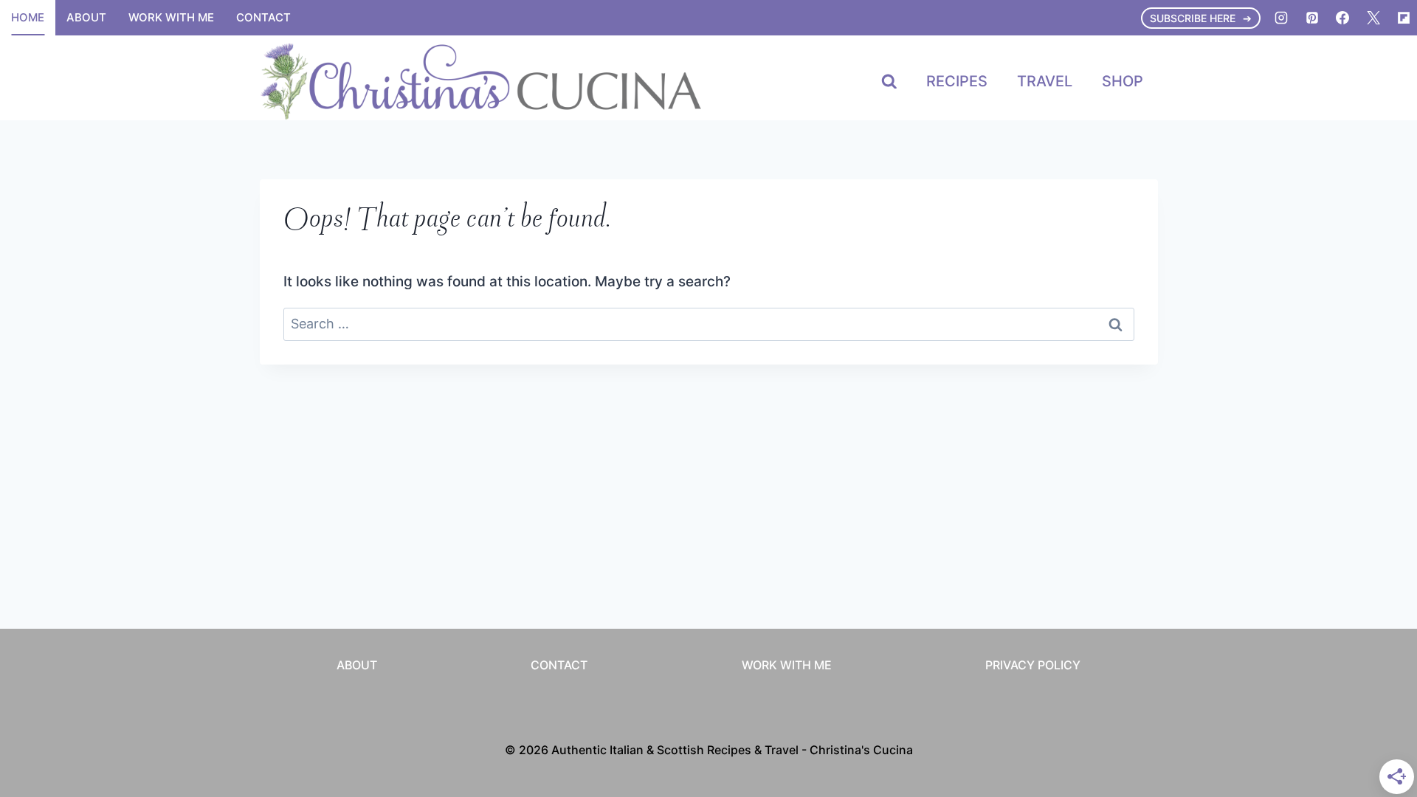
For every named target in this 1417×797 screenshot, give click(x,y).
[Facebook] (1342, 17)
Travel (1044, 81)
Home (27, 17)
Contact (263, 17)
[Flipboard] (1403, 17)
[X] (1373, 17)
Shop (1122, 81)
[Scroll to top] (1378, 603)
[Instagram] (1281, 17)
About (86, 17)
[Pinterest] (1312, 17)
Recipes (956, 81)
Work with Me (171, 17)
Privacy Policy (1032, 665)
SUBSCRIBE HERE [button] (1192, 18)
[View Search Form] (889, 82)
